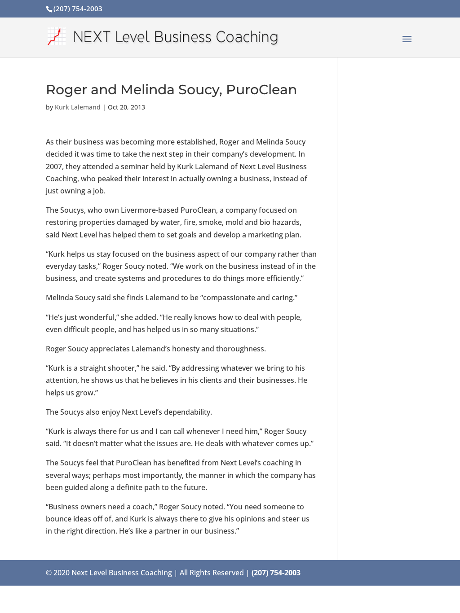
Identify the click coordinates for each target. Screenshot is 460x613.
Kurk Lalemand (78, 107)
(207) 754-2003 (77, 8)
